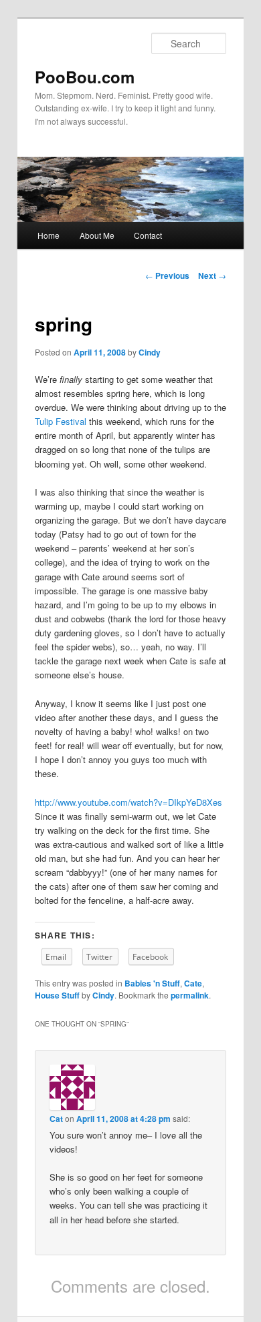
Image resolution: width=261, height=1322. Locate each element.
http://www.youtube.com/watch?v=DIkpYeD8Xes (128, 802)
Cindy (150, 352)
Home (48, 235)
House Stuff (57, 995)
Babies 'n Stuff (152, 983)
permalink (190, 995)
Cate (193, 983)
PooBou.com (85, 76)
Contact (148, 235)
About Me (97, 235)
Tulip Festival (60, 421)
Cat (56, 1119)
